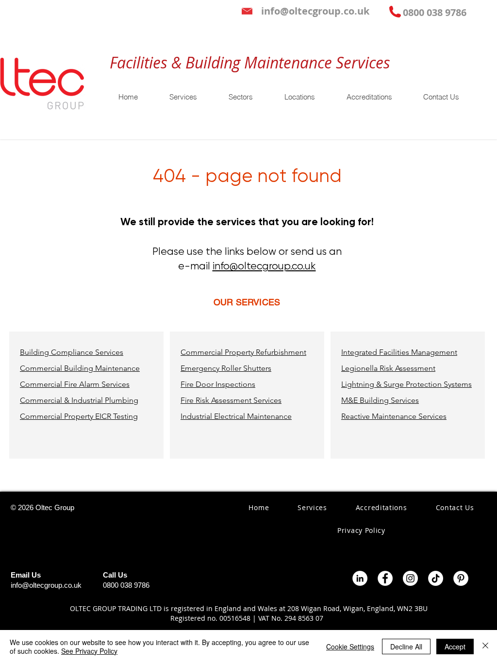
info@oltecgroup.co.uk (264, 266)
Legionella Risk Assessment (388, 368)
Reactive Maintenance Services (394, 416)
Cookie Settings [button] (350, 646)
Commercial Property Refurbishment (243, 352)
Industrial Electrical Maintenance (236, 416)
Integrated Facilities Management (399, 352)
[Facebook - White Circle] (385, 578)
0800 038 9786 (126, 585)
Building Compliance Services (71, 352)
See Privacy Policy (89, 651)
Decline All (406, 646)
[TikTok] (435, 578)
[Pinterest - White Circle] (460, 578)
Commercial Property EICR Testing (79, 416)
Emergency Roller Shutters (226, 368)
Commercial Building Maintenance (80, 368)
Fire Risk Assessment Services (231, 400)
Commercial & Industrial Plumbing (79, 400)
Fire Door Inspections (218, 384)
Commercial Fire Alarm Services (75, 384)
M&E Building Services (380, 400)
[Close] (485, 646)
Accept (455, 646)
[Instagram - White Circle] (410, 578)
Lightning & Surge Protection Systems (406, 384)
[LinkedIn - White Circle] (359, 578)
